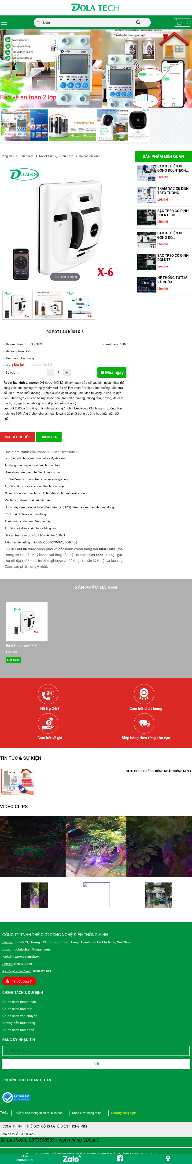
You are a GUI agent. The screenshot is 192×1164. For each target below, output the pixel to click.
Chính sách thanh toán (19, 1002)
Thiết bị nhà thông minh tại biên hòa (38, 1113)
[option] (24, 125)
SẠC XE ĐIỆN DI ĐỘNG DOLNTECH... (173, 168)
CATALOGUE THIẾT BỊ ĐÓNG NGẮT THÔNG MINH (158, 771)
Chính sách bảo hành (18, 1030)
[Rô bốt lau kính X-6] (26, 633)
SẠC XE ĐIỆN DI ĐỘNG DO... (169, 235)
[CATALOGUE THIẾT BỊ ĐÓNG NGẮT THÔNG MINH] (17, 793)
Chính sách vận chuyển (19, 1016)
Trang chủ (7, 156)
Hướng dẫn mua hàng (18, 1023)
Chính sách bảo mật (17, 1009)
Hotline (24, 1158)
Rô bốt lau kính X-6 (92, 156)
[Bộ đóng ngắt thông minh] (96, 68)
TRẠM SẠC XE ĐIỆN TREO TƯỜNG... (173, 190)
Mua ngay (114, 372)
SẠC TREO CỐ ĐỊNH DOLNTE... (173, 257)
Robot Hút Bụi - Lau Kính (56, 156)
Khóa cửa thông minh (86, 1113)
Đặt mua (13, 660)
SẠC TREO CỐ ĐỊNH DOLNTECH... (173, 213)
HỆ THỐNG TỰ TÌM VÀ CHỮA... (172, 280)
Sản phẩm (26, 156)
